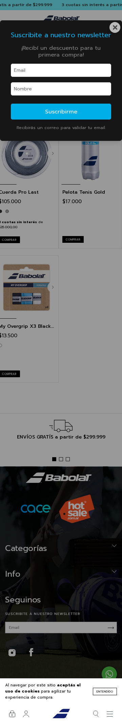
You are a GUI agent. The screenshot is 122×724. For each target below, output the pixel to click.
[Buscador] (96, 714)
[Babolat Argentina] (61, 714)
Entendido (105, 691)
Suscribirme (61, 111)
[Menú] (110, 714)
